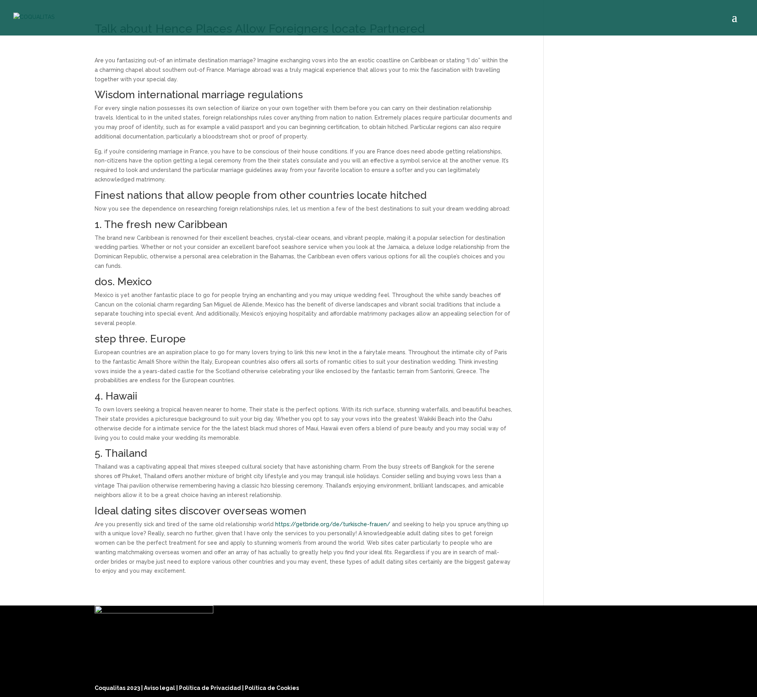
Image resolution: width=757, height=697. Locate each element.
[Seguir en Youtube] (654, 686)
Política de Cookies (272, 688)
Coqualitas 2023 (118, 688)
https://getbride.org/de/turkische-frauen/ (332, 524)
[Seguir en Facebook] (617, 686)
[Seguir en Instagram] (635, 686)
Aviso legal (160, 688)
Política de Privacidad (210, 688)
